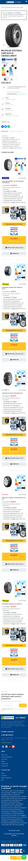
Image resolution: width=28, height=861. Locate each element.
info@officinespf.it (6, 742)
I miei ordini (4, 759)
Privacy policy (4, 763)
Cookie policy (4, 766)
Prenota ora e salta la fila (15, 247)
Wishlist (3, 761)
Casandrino (4, 775)
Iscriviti (23, 705)
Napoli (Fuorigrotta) (6, 777)
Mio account (4, 755)
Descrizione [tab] (4, 131)
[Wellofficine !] (14, 2)
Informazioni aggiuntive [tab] (16, 131)
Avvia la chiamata (22, 94)
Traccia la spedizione (6, 757)
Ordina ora (15, 253)
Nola (2, 780)
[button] (4, 45)
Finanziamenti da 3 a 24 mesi (14, 224)
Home (2, 6)
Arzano (3, 773)
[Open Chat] (24, 850)
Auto (6, 6)
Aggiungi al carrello (19, 858)
